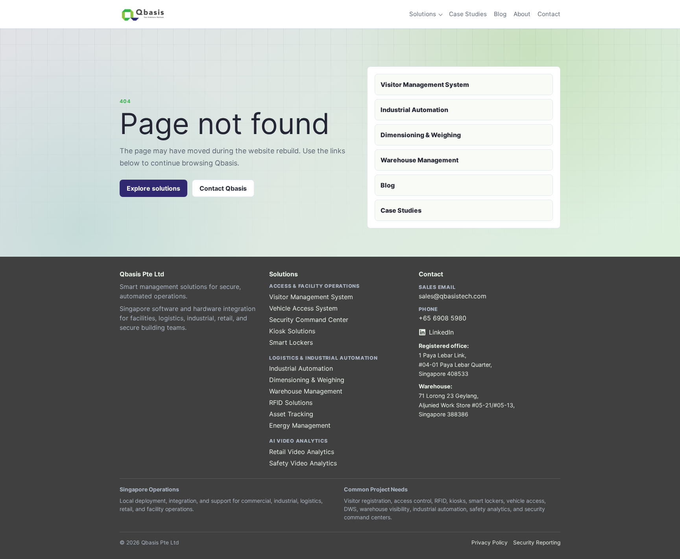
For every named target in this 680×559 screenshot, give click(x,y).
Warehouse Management (419, 160)
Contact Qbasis (223, 188)
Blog (500, 14)
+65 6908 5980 (442, 318)
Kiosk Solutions (292, 331)
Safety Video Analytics (303, 463)
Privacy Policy (489, 542)
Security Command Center (308, 320)
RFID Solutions (290, 402)
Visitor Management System (425, 84)
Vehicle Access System (303, 308)
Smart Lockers (291, 342)
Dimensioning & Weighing (421, 135)
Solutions (422, 14)
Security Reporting (536, 542)
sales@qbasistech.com (452, 296)
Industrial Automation (414, 110)
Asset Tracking (291, 414)
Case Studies (468, 14)
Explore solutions (153, 188)
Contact (549, 14)
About (522, 14)
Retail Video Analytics (301, 452)
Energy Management (300, 425)
